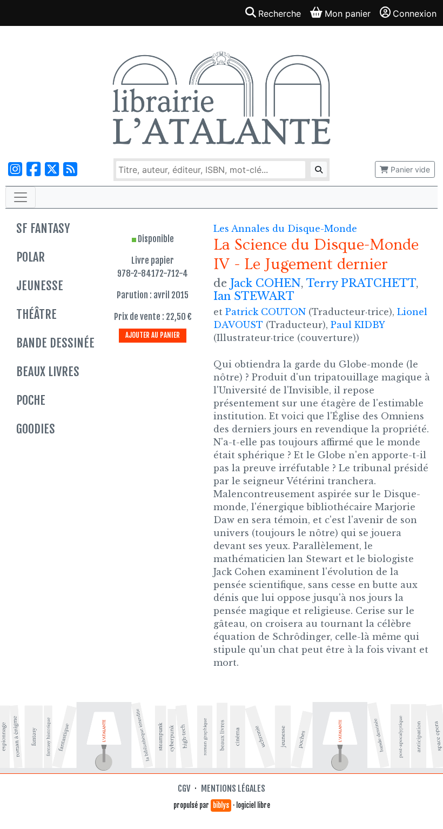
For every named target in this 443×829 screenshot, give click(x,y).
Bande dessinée (55, 343)
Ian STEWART (253, 296)
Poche (30, 400)
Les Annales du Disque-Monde (285, 228)
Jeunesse (39, 285)
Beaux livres (47, 371)
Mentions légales (233, 788)
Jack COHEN (265, 283)
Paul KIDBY (358, 324)
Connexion (415, 13)
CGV (184, 788)
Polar (30, 257)
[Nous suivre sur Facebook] (33, 169)
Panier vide (409, 169)
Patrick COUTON (265, 311)
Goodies (35, 429)
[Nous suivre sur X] (52, 169)
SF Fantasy (43, 228)
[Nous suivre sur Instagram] (15, 169)
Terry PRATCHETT (361, 283)
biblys (221, 805)
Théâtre (36, 314)
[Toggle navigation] (20, 197)
